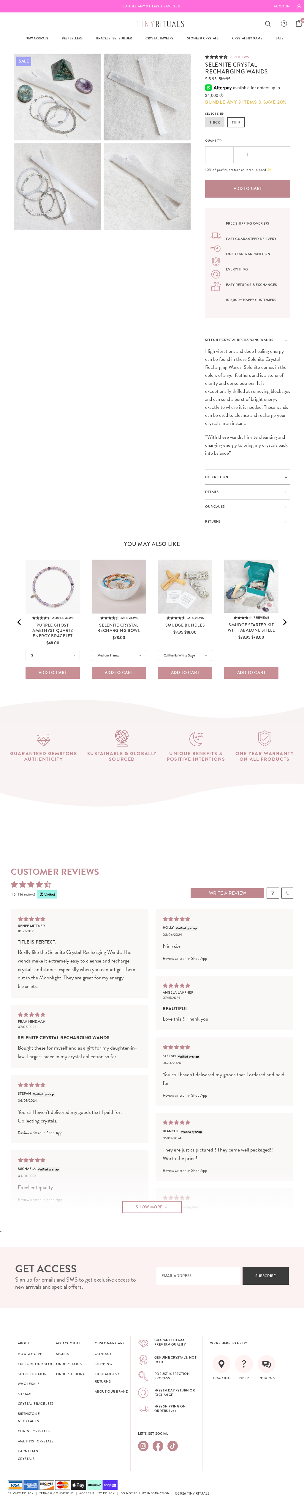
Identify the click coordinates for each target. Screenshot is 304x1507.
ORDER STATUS (69, 1364)
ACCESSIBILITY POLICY (97, 1493)
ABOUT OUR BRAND (112, 1391)
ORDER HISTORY (70, 1374)
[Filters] (273, 893)
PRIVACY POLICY (21, 1493)
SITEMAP (25, 1393)
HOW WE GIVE (30, 1353)
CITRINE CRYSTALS (34, 1431)
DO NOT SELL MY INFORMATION (145, 1493)
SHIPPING (103, 1364)
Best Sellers (72, 38)
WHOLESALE (29, 1383)
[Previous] (20, 622)
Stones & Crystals (202, 38)
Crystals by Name (247, 38)
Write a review (227, 893)
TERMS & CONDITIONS (56, 1493)
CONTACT (103, 1353)
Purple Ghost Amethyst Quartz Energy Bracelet (52, 630)
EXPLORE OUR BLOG (36, 1364)
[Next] (284, 622)
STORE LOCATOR (32, 1374)
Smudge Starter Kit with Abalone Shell (251, 627)
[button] (217, 56)
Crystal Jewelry (159, 38)
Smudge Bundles (185, 625)
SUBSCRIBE (265, 1276)
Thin (236, 122)
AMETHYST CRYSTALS (36, 1441)
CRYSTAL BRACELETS (36, 1403)
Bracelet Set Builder (114, 38)
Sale (279, 38)
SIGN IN (63, 1353)
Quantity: (213, 140)
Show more (149, 1207)
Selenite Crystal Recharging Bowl (118, 627)
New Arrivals (37, 38)
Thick (215, 122)
